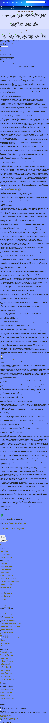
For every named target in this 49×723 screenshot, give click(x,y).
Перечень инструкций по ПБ (6, 614)
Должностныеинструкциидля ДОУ (11, 37)
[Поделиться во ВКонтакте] (3, 539)
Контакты (3, 8)
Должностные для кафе (5, 687)
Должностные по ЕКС (4, 563)
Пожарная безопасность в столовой (7, 700)
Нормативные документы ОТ (6, 559)
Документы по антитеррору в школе (7, 620)
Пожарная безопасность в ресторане (8, 698)
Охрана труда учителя (5, 576)
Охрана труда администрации (6, 575)
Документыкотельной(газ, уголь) (44, 37)
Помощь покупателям (36, 6)
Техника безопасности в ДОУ (6, 661)
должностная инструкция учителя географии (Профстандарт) (15, 70)
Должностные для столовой (6, 690)
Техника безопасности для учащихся (8, 583)
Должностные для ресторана (6, 689)
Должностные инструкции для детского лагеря (10, 624)
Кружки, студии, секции (5, 607)
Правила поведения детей (6, 664)
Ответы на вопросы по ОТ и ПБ (21, 6)
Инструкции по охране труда (6, 658)
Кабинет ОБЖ (3, 605)
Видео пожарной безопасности (6, 613)
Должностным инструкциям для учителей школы (13, 529)
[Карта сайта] (9, 718)
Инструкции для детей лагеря (6, 629)
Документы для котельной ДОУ (6, 682)
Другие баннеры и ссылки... (6, 715)
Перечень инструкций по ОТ (6, 590)
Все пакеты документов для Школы (5, 545)
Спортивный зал (3, 604)
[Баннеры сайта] (9, 637)
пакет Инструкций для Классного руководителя (13, 359)
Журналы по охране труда (6, 555)
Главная (3, 6)
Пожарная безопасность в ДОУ (6, 670)
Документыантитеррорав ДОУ (37, 37)
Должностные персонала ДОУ (6, 654)
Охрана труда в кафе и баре (6, 692)
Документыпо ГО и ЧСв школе (13, 26)
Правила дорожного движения (6, 685)
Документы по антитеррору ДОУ (7, 679)
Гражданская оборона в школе (6, 617)
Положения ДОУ (3, 640)
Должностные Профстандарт (6, 561)
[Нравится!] (0, 50)
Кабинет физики (3, 595)
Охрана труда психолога (5, 586)
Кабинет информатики (5, 596)
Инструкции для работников (6, 660)
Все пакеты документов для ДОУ (4, 634)
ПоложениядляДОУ (5, 37)
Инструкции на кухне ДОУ (5, 663)
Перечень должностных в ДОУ (6, 655)
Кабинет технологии (4, 601)
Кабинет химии (3, 599)
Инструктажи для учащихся (6, 584)
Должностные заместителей (6, 564)
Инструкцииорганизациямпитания (36, 26)
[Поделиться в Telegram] (2, 536)
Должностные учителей (5, 567)
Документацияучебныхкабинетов (43, 19)
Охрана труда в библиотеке (6, 587)
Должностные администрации (6, 566)
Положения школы (4, 551)
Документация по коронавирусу (7, 646)
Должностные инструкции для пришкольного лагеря (11, 623)
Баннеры (46, 6)
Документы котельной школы (6, 632)
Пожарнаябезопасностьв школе (35, 19)
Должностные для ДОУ (5, 651)
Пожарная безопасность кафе (6, 697)
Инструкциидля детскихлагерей (13, 19)
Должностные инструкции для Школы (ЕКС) (12, 43)
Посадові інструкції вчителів (6, 703)
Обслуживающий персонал (6, 579)
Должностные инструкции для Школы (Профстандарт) (15, 523)
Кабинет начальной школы (6, 593)
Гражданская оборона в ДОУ (6, 676)
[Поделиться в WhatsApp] (3, 537)
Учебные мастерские (4, 602)
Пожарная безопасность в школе (7, 610)
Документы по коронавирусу (6, 557)
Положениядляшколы (6, 19)
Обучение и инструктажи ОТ (6, 552)
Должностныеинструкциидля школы (21, 19)
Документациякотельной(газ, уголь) (28, 26)
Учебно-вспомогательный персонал (8, 578)
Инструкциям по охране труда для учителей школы (13, 528)
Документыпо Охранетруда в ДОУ (18, 37)
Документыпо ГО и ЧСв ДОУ (31, 37)
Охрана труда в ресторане (6, 694)
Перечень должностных (5, 572)
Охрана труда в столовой (5, 589)
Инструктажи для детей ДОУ (6, 666)
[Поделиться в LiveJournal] (3, 541)
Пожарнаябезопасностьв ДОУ (24, 37)
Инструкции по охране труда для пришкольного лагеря (12, 626)
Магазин (9, 6)
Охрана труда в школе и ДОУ (11, 2)
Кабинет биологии (4, 598)
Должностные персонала (5, 569)
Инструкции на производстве (6, 701)
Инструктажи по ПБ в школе (6, 611)
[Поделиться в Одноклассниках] (4, 540)
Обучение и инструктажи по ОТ (7, 642)
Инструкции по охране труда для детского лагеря (10, 627)
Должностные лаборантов (5, 570)
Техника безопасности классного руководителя (10, 581)
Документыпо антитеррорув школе (21, 26)
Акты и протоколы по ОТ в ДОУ (7, 643)
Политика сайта (3, 716)
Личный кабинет (12, 8)
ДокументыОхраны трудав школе (28, 19)
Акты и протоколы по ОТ (5, 554)
